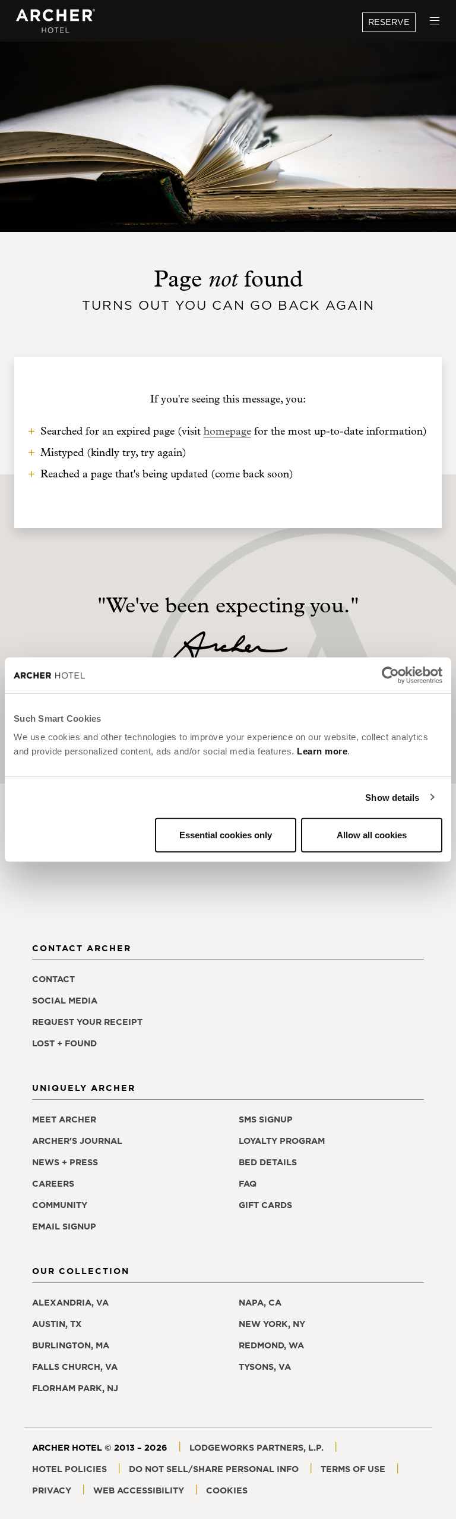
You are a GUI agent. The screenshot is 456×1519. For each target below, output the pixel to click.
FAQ (247, 1184)
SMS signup (266, 1119)
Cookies (227, 1490)
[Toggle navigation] (435, 21)
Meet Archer (64, 1119)
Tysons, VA (265, 1367)
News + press (65, 1162)
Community (59, 1205)
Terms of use (353, 1469)
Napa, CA (260, 1303)
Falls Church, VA (75, 1367)
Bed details (268, 1162)
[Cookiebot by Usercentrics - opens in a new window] (390, 675)
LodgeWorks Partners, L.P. (256, 1448)
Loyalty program (282, 1141)
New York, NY (272, 1324)
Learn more (322, 751)
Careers (53, 1184)
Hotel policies (69, 1469)
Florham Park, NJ (75, 1388)
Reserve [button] (389, 22)
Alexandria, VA (70, 1303)
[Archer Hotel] (55, 21)
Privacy (51, 1490)
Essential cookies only (225, 835)
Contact (53, 979)
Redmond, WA (271, 1345)
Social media (64, 1001)
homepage (227, 431)
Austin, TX (57, 1324)
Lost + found (64, 1043)
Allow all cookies (372, 835)
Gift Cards (265, 1205)
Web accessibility (138, 1490)
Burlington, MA (70, 1345)
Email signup (64, 1226)
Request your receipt (87, 1022)
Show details (392, 797)
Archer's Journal (77, 1141)
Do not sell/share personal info (214, 1469)
